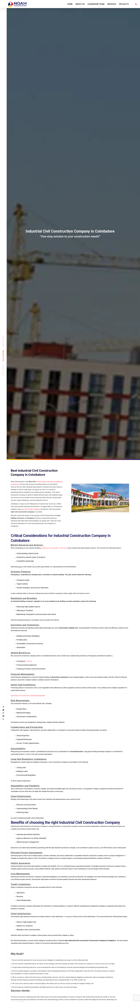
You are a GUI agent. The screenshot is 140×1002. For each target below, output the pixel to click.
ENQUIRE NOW (3, 355)
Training (29, 661)
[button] (136, 4)
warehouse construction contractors (54, 548)
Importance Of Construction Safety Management (28, 696)
